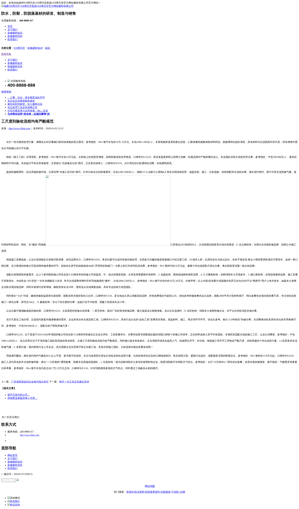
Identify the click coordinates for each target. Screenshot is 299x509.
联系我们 (12, 39)
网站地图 (150, 486)
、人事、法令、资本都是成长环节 (26, 97)
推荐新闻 (6, 91)
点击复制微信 (8, 480)
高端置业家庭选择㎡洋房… (22, 398)
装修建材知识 (14, 33)
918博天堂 (19, 48)
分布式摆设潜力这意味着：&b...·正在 (27, 110)
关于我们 (12, 29)
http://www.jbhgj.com (19, 128)
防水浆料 (139, 492)
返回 (47, 48)
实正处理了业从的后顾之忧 (22, 107)
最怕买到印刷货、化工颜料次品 (24, 104)
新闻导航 (6, 54)
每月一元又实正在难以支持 (74, 381)
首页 (9, 26)
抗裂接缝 (166, 492)
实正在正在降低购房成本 (21, 100)
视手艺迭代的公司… (18, 394)
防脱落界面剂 (152, 492)
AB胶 (182, 492)
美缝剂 (130, 492)
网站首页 (12, 455)
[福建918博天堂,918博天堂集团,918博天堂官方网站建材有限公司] (37, 6)
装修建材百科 (14, 36)
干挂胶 (175, 492)
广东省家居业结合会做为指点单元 (30, 381)
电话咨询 (15, 504)
